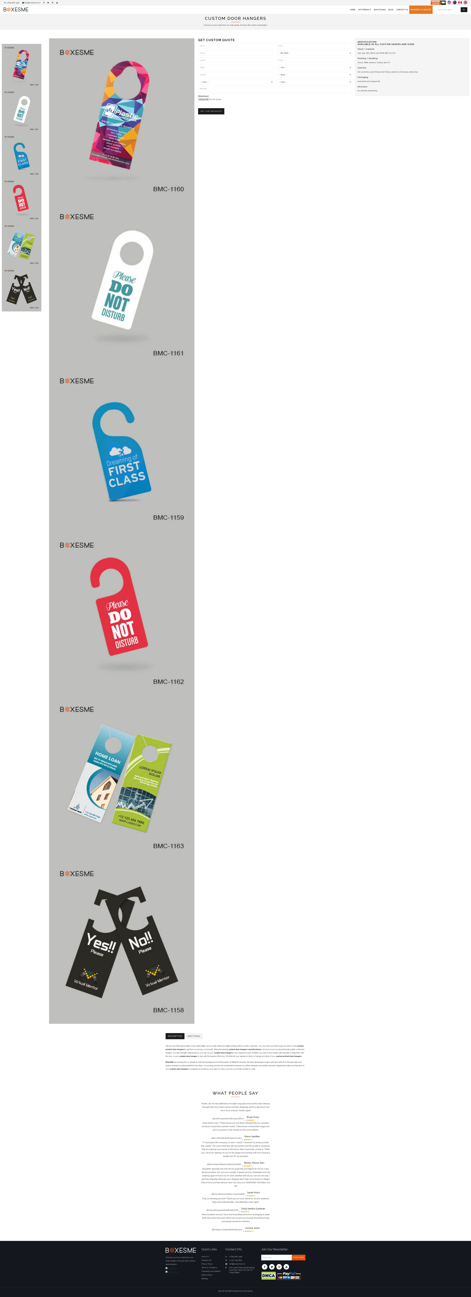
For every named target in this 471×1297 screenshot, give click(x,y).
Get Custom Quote (211, 111)
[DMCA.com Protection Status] (268, 1276)
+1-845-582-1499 (12, 3)
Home (352, 10)
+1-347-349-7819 (235, 1260)
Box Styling (380, 10)
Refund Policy (207, 1275)
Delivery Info (206, 1260)
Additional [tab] (194, 1036)
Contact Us (402, 10)
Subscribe (298, 1257)
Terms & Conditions (209, 1268)
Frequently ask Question (211, 1271)
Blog (391, 10)
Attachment (203, 96)
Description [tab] (175, 1036)
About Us (205, 1257)
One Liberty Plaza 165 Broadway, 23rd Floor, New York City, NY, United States (242, 1270)
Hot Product (364, 10)
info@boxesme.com (32, 3)
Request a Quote (421, 10)
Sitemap (205, 1279)
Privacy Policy (207, 1264)
